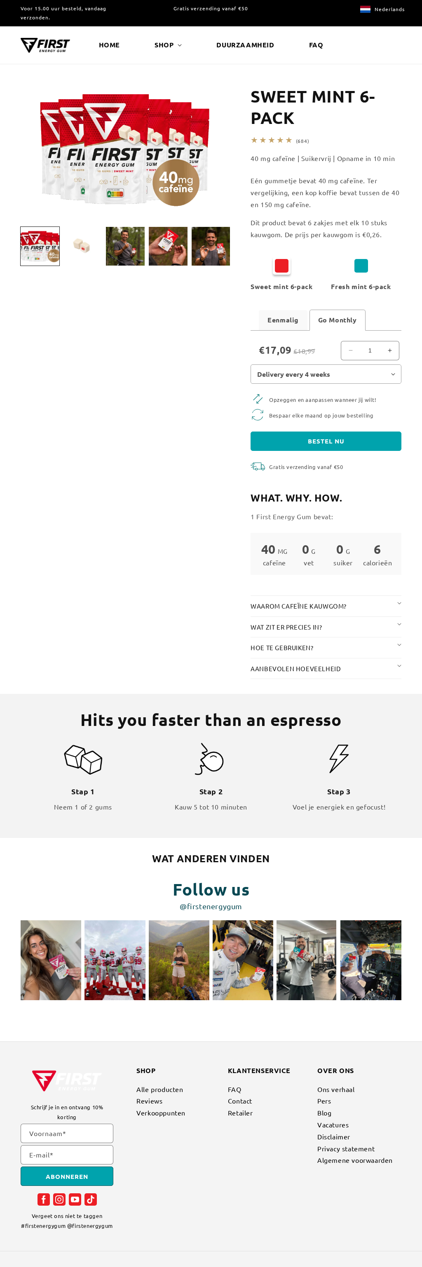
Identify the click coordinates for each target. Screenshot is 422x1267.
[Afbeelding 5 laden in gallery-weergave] (211, 246)
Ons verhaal (336, 1090)
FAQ (234, 1090)
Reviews (149, 1101)
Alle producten (159, 1090)
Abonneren (67, 1176)
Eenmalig (283, 319)
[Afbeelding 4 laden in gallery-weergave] (168, 246)
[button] (168, 45)
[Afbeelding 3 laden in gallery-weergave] (125, 246)
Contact (240, 1101)
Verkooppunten (160, 1112)
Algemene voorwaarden (355, 1160)
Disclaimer (333, 1136)
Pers (324, 1101)
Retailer (240, 1112)
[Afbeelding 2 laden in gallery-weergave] (82, 246)
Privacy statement (346, 1148)
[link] (291, 275)
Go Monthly (337, 319)
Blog (324, 1112)
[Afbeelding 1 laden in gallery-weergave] (40, 246)
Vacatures (333, 1124)
